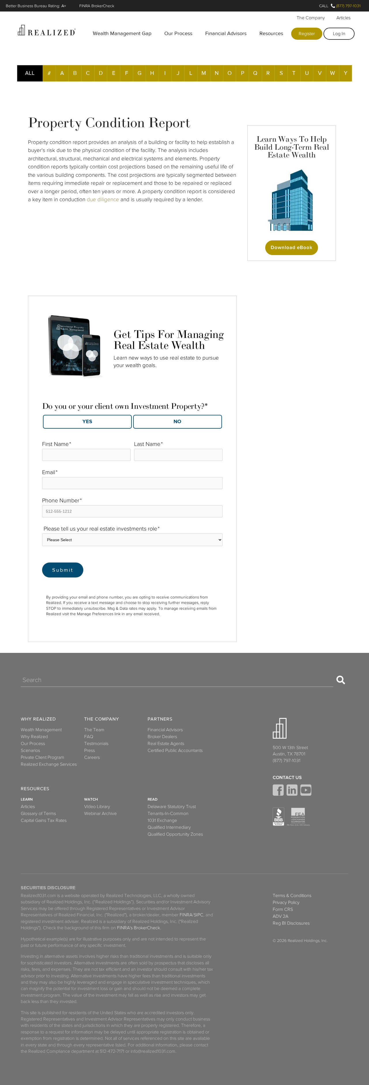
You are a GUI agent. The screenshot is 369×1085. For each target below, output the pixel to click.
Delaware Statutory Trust (172, 806)
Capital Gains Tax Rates (44, 820)
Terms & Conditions (292, 895)
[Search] (340, 680)
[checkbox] (132, 420)
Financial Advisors (225, 33)
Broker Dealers (162, 736)
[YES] (87, 422)
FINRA (186, 914)
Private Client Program (42, 757)
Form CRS (283, 909)
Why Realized (38, 719)
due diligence (103, 199)
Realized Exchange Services (49, 764)
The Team (94, 729)
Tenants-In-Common (168, 813)
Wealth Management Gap (122, 33)
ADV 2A (280, 916)
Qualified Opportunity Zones (175, 834)
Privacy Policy (286, 902)
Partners (160, 719)
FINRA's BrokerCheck (138, 927)
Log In (339, 33)
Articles (343, 17)
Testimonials (96, 743)
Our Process (178, 33)
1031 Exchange (162, 820)
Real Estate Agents (166, 743)
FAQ (88, 736)
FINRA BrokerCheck (96, 5)
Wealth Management (41, 729)
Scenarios (30, 750)
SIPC (198, 914)
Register (307, 33)
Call (323, 5)
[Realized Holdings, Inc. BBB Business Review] (278, 816)
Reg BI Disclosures (291, 923)
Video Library (97, 806)
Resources (271, 33)
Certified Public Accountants (175, 750)
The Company (311, 17)
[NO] (177, 422)
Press (89, 750)
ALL (30, 73)
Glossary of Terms (38, 813)
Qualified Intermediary (169, 827)
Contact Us (287, 777)
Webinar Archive (100, 813)
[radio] (87, 421)
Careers (92, 757)
